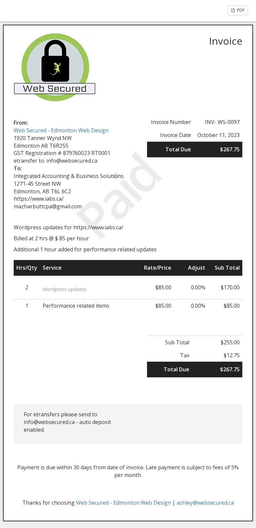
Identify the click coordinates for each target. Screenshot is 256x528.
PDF (240, 10)
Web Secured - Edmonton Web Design (61, 130)
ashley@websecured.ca (205, 502)
